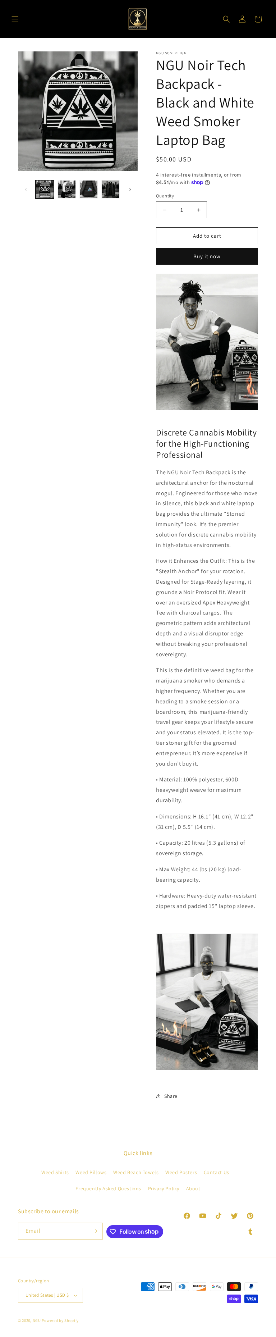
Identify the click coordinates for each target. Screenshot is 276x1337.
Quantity (165, 196)
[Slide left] (26, 189)
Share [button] (171, 1096)
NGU (37, 1320)
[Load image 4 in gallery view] (110, 189)
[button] (15, 19)
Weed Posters (181, 1172)
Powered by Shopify (60, 1320)
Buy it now (207, 256)
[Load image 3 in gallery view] (88, 189)
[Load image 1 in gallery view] (45, 189)
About (193, 1188)
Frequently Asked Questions (108, 1188)
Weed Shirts (55, 1172)
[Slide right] (130, 189)
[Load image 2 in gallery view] (67, 189)
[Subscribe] (94, 1231)
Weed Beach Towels (135, 1172)
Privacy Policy (163, 1188)
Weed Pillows (90, 1172)
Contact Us (216, 1172)
